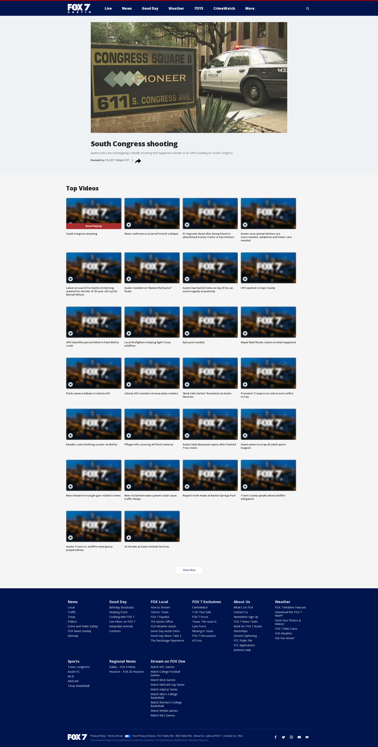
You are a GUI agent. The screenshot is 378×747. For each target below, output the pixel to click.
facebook (275, 737)
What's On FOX (243, 607)
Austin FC (74, 671)
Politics (72, 621)
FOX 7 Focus (200, 617)
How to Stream (160, 607)
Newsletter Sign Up (246, 617)
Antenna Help (242, 650)
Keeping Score (118, 612)
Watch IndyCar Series (164, 689)
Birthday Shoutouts (121, 607)
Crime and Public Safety (83, 626)
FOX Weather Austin (163, 626)
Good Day (118, 601)
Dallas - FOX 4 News (122, 667)
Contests (115, 631)
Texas (71, 617)
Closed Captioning (245, 636)
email (307, 737)
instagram (291, 737)
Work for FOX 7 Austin (248, 626)
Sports (73, 661)
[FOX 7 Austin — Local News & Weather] (81, 8)
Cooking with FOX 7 (121, 617)
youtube (299, 737)
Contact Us (241, 612)
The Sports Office (162, 621)
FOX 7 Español (160, 617)
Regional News (122, 661)
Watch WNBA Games (164, 710)
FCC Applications (244, 645)
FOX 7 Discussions (204, 636)
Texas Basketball (78, 686)
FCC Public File (243, 640)
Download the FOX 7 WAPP (288, 613)
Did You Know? (284, 638)
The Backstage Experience (167, 640)
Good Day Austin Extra (165, 631)
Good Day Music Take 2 (166, 636)
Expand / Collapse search (308, 8)
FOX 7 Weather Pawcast (290, 607)
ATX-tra (197, 640)
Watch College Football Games (165, 673)
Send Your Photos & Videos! (288, 622)
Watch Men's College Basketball (164, 695)
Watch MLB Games (163, 680)
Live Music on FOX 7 (122, 621)
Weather (282, 601)
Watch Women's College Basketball (166, 704)
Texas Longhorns (79, 667)
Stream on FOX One (168, 661)
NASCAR (73, 681)
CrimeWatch (200, 607)
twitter (283, 737)
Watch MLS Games (163, 715)
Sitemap (73, 636)
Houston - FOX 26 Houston (126, 671)
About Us (242, 601)
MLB (71, 676)
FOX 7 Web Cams (286, 628)
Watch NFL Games (163, 667)
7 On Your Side (201, 612)
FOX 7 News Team (246, 621)
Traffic (72, 612)
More (249, 8)
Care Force (199, 626)
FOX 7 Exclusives (206, 601)
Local (71, 607)
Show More (189, 570)
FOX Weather (283, 633)
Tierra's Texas (160, 612)
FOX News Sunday (79, 631)
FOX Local (159, 601)
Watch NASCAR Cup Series (167, 684)
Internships (241, 631)
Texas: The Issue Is (204, 621)
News (73, 601)
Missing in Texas (202, 631)
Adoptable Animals (121, 626)
